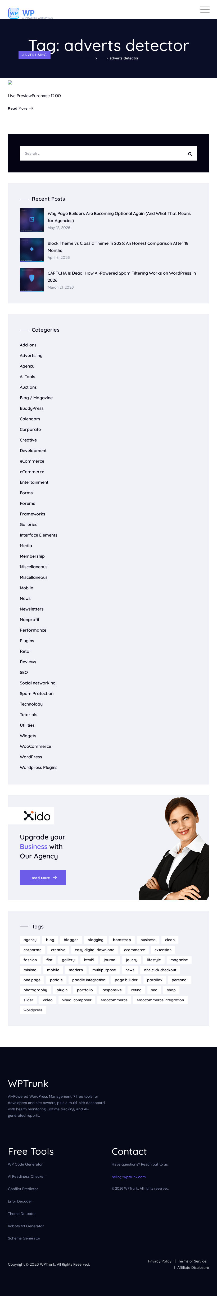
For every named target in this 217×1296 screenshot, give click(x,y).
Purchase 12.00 (46, 95)
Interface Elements (38, 535)
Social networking (38, 682)
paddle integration (88, 980)
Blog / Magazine (36, 397)
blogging (95, 939)
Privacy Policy (160, 1261)
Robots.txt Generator (26, 1226)
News (25, 598)
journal (110, 959)
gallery (68, 959)
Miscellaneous (34, 566)
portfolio (85, 990)
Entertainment (34, 482)
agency (30, 939)
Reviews (28, 661)
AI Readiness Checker (26, 1176)
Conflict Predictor (23, 1188)
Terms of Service (192, 1261)
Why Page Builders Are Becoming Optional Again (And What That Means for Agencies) (119, 217)
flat (49, 959)
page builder (126, 980)
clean (170, 939)
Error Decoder (20, 1201)
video (48, 1000)
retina (136, 990)
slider (28, 1000)
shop (171, 990)
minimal (31, 970)
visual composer (77, 1000)
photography (35, 990)
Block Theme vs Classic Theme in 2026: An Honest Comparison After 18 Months (118, 247)
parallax (154, 980)
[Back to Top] (206, 1287)
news (129, 970)
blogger (71, 939)
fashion (30, 959)
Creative (28, 440)
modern (76, 970)
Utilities (27, 725)
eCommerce (32, 461)
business (148, 939)
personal (180, 980)
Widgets (28, 735)
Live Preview (20, 95)
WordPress (31, 756)
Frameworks (32, 513)
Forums (27, 503)
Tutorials (28, 714)
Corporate (30, 429)
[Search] (191, 153)
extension (163, 949)
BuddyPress (32, 408)
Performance (33, 630)
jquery (131, 959)
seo (154, 990)
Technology (31, 704)
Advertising (34, 55)
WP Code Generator (25, 1164)
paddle (56, 980)
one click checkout (160, 970)
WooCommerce (35, 746)
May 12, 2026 (59, 228)
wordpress (33, 1010)
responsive (112, 990)
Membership (32, 556)
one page (32, 980)
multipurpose (104, 970)
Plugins (27, 640)
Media (26, 545)
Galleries (28, 524)
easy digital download (95, 949)
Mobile (26, 587)
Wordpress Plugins (38, 767)
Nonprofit (29, 619)
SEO (24, 672)
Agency (27, 366)
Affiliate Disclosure (193, 1267)
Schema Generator (24, 1238)
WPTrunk (47, 1264)
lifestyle (154, 959)
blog (50, 939)
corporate (33, 949)
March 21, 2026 (61, 287)
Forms (26, 492)
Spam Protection (36, 693)
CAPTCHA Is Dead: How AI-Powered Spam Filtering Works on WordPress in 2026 (122, 276)
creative (58, 949)
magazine (179, 959)
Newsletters (32, 609)
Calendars (30, 418)
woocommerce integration (160, 1000)
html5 (89, 959)
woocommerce (114, 1000)
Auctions (28, 387)
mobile (53, 970)
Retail (25, 651)
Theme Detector (22, 1213)
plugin (62, 990)
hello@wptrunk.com (129, 1177)
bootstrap (122, 939)
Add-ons (28, 345)
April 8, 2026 (59, 257)
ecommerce (134, 949)
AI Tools (27, 376)
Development (33, 450)
